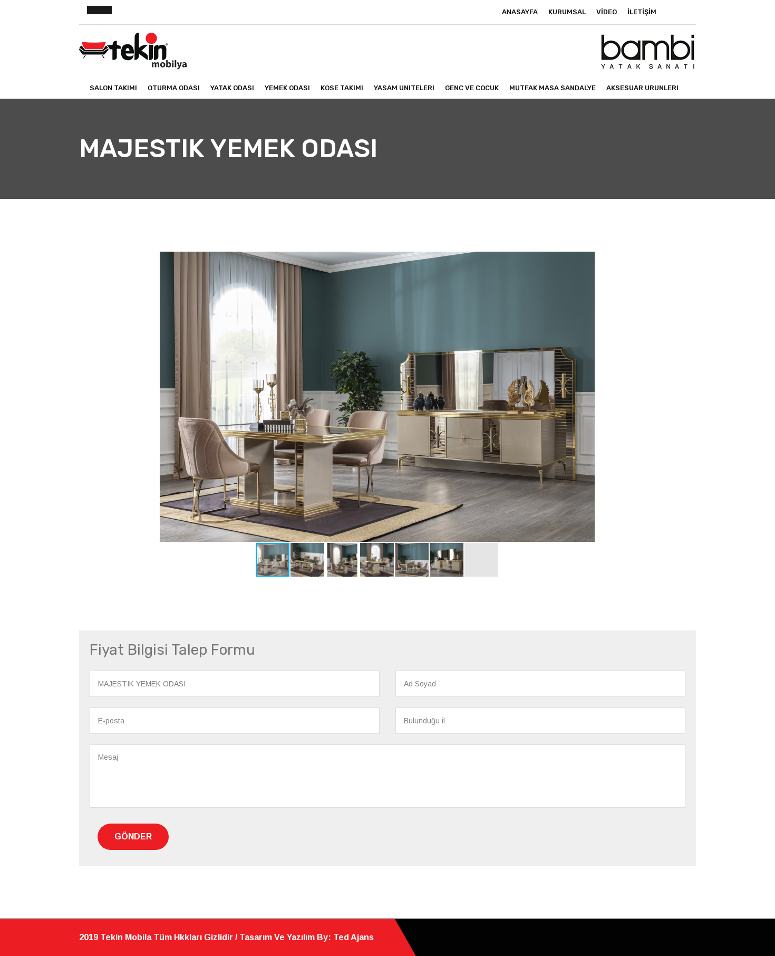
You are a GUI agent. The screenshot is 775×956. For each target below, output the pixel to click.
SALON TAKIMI (113, 88)
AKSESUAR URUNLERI (642, 88)
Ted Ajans (353, 937)
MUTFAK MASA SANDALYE (552, 88)
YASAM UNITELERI (404, 88)
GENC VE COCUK (472, 88)
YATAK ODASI (232, 88)
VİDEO (606, 12)
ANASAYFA (520, 12)
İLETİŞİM (641, 12)
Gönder (133, 836)
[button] (665, 261)
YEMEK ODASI (287, 88)
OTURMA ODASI (174, 88)
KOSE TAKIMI (342, 88)
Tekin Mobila (126, 937)
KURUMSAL (567, 12)
